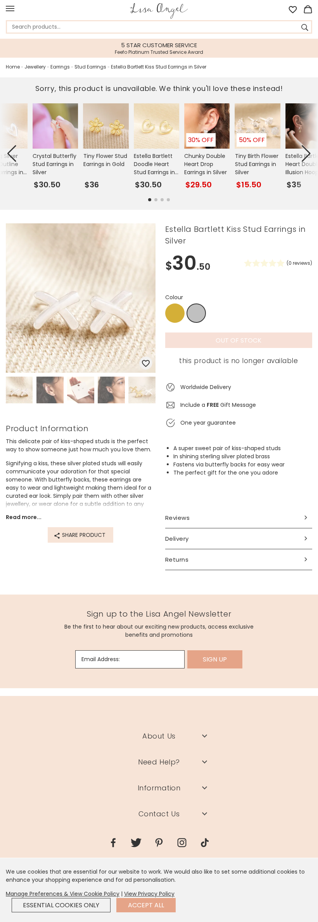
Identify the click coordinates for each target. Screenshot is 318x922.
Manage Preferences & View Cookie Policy (62, 894)
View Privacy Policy (149, 894)
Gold (175, 313)
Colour (174, 297)
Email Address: (100, 659)
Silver (196, 313)
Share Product (82, 535)
